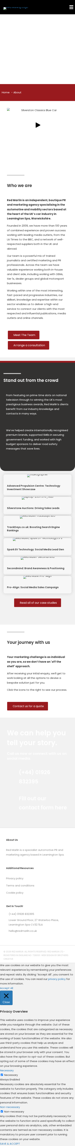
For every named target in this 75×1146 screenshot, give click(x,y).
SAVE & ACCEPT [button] (10, 1143)
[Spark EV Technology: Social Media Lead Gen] (37, 547)
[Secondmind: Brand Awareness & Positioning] (37, 566)
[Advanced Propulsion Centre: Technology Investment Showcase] (37, 484)
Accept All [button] (6, 988)
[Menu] (71, 7)
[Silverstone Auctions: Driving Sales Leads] (37, 505)
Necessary (11, 1075)
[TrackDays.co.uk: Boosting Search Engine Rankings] (37, 526)
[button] (37, 125)
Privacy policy (14, 878)
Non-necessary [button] (10, 1107)
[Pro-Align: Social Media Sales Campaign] (37, 585)
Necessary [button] (7, 1070)
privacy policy (57, 979)
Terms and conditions (20, 885)
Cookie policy (14, 892)
